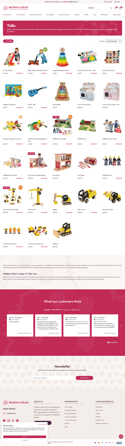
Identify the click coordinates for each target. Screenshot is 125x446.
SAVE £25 (6, 187)
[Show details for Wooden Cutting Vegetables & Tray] (38, 126)
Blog (66, 427)
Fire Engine (81, 175)
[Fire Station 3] (62, 162)
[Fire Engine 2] (87, 162)
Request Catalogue (102, 423)
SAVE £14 (56, 117)
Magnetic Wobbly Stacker (61, 70)
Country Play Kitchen (84, 104)
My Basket (99, 407)
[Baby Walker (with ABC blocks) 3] (38, 57)
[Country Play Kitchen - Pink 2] (112, 91)
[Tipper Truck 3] (87, 196)
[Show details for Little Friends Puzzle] (112, 57)
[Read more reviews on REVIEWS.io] (112, 343)
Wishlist (98, 417)
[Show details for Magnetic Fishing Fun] (13, 91)
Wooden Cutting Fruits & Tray (12, 139)
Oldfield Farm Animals (10, 175)
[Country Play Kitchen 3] (87, 91)
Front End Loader (107, 209)
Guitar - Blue (32, 104)
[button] (4, 325)
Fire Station (56, 175)
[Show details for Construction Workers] (13, 231)
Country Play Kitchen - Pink (110, 104)
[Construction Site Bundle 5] (13, 196)
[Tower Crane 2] (38, 196)
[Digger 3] (62, 196)
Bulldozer (56, 244)
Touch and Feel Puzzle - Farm (87, 70)
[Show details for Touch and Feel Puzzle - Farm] (87, 57)
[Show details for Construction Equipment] (38, 231)
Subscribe (84, 378)
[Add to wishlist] (4, 62)
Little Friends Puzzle (108, 70)
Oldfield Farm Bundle (59, 139)
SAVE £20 (31, 153)
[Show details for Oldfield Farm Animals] (13, 162)
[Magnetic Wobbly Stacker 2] (62, 57)
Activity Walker (8, 70)
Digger (55, 209)
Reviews (67, 423)
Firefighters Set (107, 175)
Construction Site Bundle (10, 209)
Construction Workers (10, 244)
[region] (62, 325)
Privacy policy (42, 424)
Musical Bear (57, 104)
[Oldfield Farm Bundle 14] (62, 126)
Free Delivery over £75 (52, 2)
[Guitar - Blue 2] (38, 91)
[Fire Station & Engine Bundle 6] (38, 162)
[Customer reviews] (70, 2)
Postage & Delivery (71, 410)
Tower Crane (32, 209)
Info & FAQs (68, 407)
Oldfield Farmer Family (109, 139)
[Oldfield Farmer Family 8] (112, 126)
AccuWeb (48, 443)
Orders (98, 413)
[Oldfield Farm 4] (87, 126)
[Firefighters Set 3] (112, 162)
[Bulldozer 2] (62, 231)
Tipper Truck (81, 209)
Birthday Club (100, 420)
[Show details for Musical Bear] (62, 91)
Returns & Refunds (70, 413)
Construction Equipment (35, 244)
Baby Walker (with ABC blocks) (37, 70)
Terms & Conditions (71, 417)
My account (99, 410)
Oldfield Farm (82, 139)
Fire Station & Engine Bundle (36, 175)
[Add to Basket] (4, 65)
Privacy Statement (70, 420)
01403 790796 (9, 409)
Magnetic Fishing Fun (9, 104)
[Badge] (45, 49)
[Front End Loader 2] (112, 196)
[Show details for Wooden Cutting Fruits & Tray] (13, 126)
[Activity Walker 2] (13, 57)
